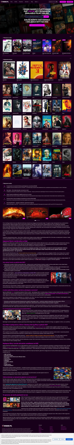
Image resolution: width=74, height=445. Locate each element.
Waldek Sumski (63, 426)
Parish (53, 162)
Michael (34, 53)
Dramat (40, 430)
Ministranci (60, 79)
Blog (32, 1)
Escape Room (54, 97)
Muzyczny (51, 429)
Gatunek (26, 1)
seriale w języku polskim (55, 385)
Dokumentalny (41, 429)
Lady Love (14, 146)
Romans (51, 432)
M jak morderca (15, 97)
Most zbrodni (54, 146)
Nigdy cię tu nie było (6, 113)
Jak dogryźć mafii (6, 129)
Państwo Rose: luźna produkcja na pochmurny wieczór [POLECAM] (21, 198)
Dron (33, 97)
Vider (13, 292)
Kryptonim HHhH (16, 113)
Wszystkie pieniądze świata (17, 129)
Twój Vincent (25, 97)
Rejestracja (70, 1)
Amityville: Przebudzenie (46, 97)
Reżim (24, 146)
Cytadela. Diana (35, 146)
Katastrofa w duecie (26, 53)
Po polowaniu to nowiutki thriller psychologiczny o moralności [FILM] (22, 186)
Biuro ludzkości (55, 129)
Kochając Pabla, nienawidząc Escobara (9, 97)
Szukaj (46, 16)
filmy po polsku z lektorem (40, 326)
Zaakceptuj (69, 439)
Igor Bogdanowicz (63, 429)
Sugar (4, 162)
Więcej (36, 1)
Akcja (39, 426)
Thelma (34, 129)
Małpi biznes (35, 162)
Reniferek (44, 146)
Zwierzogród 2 (19, 79)
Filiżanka (14, 162)
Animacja (40, 428)
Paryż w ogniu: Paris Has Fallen (28, 162)
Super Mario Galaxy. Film (46, 53)
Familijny (40, 432)
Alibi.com (24, 113)
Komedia (51, 426)
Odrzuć (62, 439)
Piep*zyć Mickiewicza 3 (35, 79)
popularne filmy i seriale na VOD (13, 347)
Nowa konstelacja (45, 162)
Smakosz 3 (64, 129)
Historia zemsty (45, 113)
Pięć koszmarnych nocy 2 (48, 79)
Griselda (4, 146)
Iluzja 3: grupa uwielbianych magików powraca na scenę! (19, 194)
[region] (37, 439)
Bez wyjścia (15, 53)
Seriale (15, 1)
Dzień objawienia (6, 53)
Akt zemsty (34, 113)
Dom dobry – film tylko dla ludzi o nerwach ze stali (17, 190)
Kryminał (51, 428)
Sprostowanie (64, 146)
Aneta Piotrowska (63, 428)
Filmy (11, 1)
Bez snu (53, 113)
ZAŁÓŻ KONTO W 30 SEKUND (37, 25)
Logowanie (63, 1)
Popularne (21, 1)
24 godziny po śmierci (66, 97)
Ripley (63, 162)
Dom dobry (5, 79)
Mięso (63, 113)
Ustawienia (56, 439)
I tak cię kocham (45, 129)
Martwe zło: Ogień (55, 53)
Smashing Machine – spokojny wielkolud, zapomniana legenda (20, 202)
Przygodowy (52, 430)
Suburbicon (25, 129)
